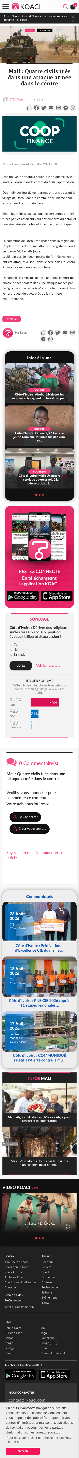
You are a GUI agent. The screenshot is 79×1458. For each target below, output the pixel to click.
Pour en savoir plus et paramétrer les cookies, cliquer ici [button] (38, 1439)
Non (16, 649)
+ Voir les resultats (47, 665)
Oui (16, 644)
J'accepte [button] (23, 1451)
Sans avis (19, 654)
